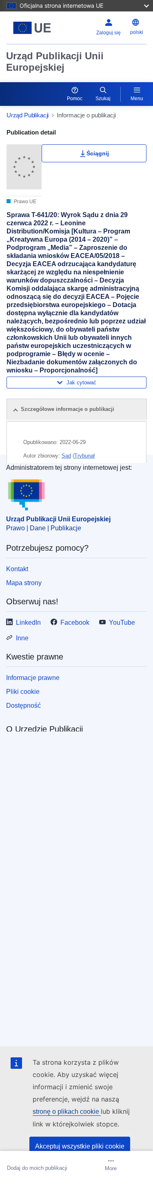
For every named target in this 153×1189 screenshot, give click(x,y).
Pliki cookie (23, 691)
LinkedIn (28, 622)
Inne (22, 638)
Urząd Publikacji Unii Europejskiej (55, 61)
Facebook (74, 622)
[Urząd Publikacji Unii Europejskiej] (32, 28)
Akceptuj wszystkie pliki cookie (79, 1146)
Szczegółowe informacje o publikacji (67, 409)
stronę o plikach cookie (67, 1111)
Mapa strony (24, 582)
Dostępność (23, 705)
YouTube (122, 622)
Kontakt (17, 568)
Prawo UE (24, 201)
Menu (137, 98)
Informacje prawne (33, 677)
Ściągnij (97, 153)
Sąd (66, 456)
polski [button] (136, 32)
